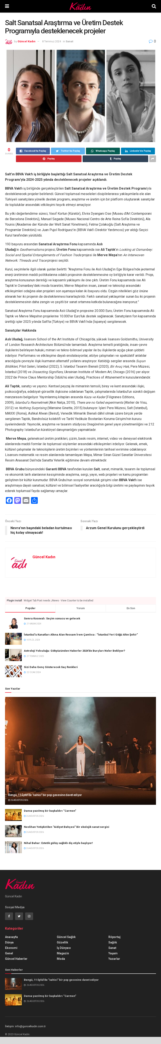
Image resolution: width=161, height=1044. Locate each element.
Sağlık (112, 942)
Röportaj (114, 937)
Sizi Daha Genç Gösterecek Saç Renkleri (51, 667)
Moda (61, 958)
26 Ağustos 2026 (19, 800)
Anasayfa (11, 937)
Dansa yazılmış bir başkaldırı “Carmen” (50, 810)
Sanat (69, 41)
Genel (9, 953)
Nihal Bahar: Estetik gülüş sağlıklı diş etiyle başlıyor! (58, 843)
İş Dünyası (64, 948)
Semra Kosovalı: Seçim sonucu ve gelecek (52, 618)
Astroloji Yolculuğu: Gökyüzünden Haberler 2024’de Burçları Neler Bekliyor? (74, 650)
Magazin (63, 953)
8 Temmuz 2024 (51, 41)
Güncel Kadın (26, 41)
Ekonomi (11, 948)
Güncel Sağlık (66, 937)
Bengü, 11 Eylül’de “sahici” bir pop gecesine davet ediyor (45, 795)
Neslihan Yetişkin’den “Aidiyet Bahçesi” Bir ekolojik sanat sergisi (66, 826)
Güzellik (62, 942)
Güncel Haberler (16, 958)
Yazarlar (114, 958)
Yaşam (113, 953)
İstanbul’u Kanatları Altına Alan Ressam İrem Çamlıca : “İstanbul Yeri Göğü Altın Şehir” (81, 634)
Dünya (9, 942)
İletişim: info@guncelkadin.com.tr (25, 1026)
